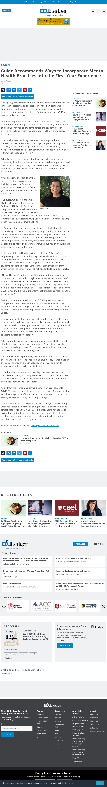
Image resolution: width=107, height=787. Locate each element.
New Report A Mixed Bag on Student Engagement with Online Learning (81, 117)
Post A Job (97, 544)
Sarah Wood (6, 81)
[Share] (8, 90)
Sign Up (7, 735)
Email (3, 724)
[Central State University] (18, 606)
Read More (65, 645)
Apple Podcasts (10, 654)
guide (13, 181)
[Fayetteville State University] (65, 606)
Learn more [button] (69, 783)
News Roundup (78, 126)
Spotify (33, 654)
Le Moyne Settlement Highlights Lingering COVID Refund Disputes (44, 439)
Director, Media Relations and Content (73, 558)
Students (24, 436)
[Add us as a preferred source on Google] (30, 90)
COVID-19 (5, 65)
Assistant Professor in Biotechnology (73, 571)
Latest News (77, 140)
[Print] (3, 90)
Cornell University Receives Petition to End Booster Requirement (81, 145)
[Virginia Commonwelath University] (89, 606)
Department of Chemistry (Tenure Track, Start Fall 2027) (26, 572)
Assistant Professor (12, 584)
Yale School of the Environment (16, 564)
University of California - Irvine (69, 589)
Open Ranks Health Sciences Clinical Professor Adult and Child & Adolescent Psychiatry (80, 585)
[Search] (98, 11)
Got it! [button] (100, 783)
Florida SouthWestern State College (71, 561)
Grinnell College (10, 576)
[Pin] (25, 90)
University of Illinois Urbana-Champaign (20, 587)
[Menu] (104, 11)
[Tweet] (19, 90)
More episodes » (10, 649)
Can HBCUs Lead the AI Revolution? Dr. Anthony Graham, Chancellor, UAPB (35, 636)
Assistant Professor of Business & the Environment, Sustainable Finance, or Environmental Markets (26, 559)
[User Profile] (93, 11)
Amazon (23, 654)
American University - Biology (68, 574)
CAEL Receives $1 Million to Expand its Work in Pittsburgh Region (81, 131)
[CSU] (42, 606)
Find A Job (80, 544)
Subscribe (6, 11)
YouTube (8, 658)
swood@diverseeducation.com (45, 425)
